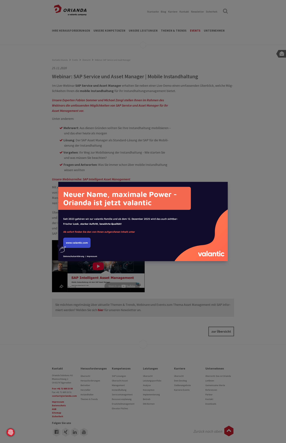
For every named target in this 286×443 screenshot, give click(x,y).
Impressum (92, 256)
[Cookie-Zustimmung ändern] (11, 432)
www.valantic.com (77, 242)
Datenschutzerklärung (73, 256)
